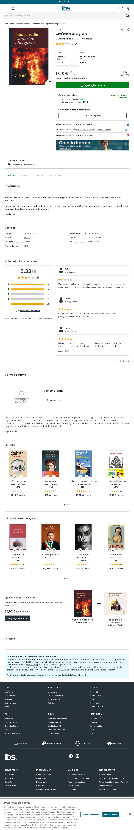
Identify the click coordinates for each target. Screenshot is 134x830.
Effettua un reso (42, 782)
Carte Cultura (41, 778)
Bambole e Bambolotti (56, 730)
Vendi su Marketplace (76, 782)
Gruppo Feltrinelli (105, 775)
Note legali (10, 638)
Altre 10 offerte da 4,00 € (77, 78)
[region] (67, 814)
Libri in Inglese (10, 703)
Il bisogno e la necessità (115, 621)
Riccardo (69, 328)
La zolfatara (116, 554)
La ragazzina (50, 481)
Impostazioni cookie (90, 814)
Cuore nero (83, 554)
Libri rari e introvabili (55, 695)
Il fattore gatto (18, 481)
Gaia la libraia (10, 786)
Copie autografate (55, 699)
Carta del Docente (84, 124)
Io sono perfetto (50, 554)
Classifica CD (95, 695)
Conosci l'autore (57, 175)
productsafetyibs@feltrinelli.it (72, 675)
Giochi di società (54, 726)
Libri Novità (9, 692)
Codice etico (73, 789)
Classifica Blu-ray (12, 726)
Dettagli (24, 175)
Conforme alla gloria (82, 620)
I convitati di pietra (116, 481)
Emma (68, 298)
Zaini (92, 730)
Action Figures (53, 733)
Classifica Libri (10, 695)
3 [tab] (69, 578)
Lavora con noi (74, 786)
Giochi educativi (54, 722)
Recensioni (39, 175)
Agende (93, 722)
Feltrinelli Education (107, 786)
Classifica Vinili (96, 707)
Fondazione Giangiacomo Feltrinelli (113, 782)
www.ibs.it (32, 664)
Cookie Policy (65, 827)
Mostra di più (123, 361)
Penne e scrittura (97, 726)
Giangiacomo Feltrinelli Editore (111, 778)
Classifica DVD (10, 722)
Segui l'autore (54, 400)
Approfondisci (11, 431)
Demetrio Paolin (65, 39)
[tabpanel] (18, 473)
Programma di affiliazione (78, 778)
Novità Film (9, 719)
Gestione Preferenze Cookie (46, 789)
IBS (65, 78)
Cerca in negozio (92, 115)
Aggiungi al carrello (94, 85)
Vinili (92, 699)
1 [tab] (64, 578)
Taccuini (93, 719)
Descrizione (10, 175)
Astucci (93, 733)
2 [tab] (67, 578)
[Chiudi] (130, 814)
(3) (37, 277)
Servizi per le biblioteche (77, 775)
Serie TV (8, 730)
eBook (7, 707)
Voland (85, 39)
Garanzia (40, 786)
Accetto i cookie (110, 814)
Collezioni (51, 703)
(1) (48, 284)
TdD (66, 269)
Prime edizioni (53, 692)
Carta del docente (43, 775)
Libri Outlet (9, 699)
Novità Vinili (95, 703)
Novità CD (94, 692)
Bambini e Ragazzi (12, 733)
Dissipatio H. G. (18, 554)
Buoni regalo (10, 778)
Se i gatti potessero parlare (83, 481)
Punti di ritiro (9, 775)
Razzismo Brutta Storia (108, 789)
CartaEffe (8, 782)
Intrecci (27, 242)
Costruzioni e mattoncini (57, 719)
